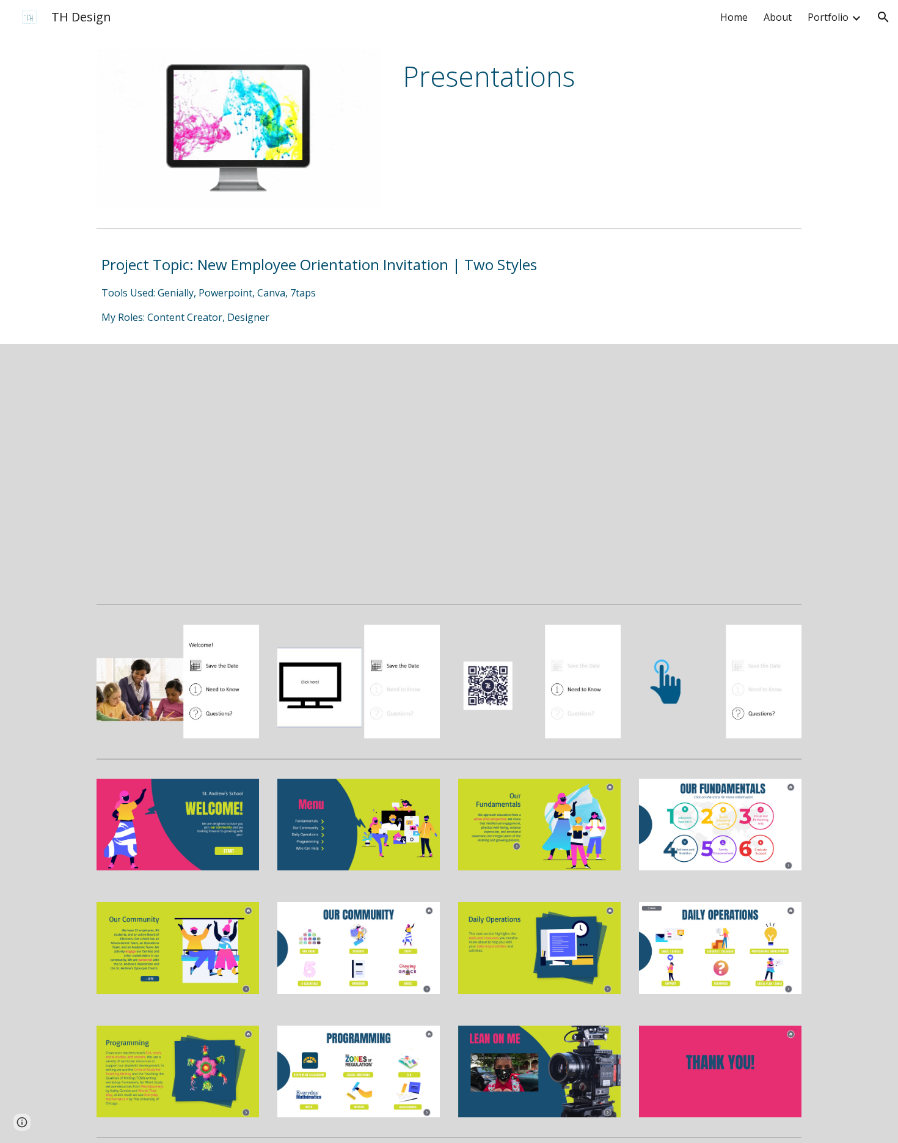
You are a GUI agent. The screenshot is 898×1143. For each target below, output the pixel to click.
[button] (883, 17)
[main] (599, 77)
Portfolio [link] (828, 17)
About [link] (778, 17)
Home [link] (734, 17)
